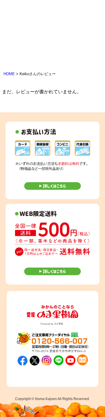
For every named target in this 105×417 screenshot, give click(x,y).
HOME (9, 74)
